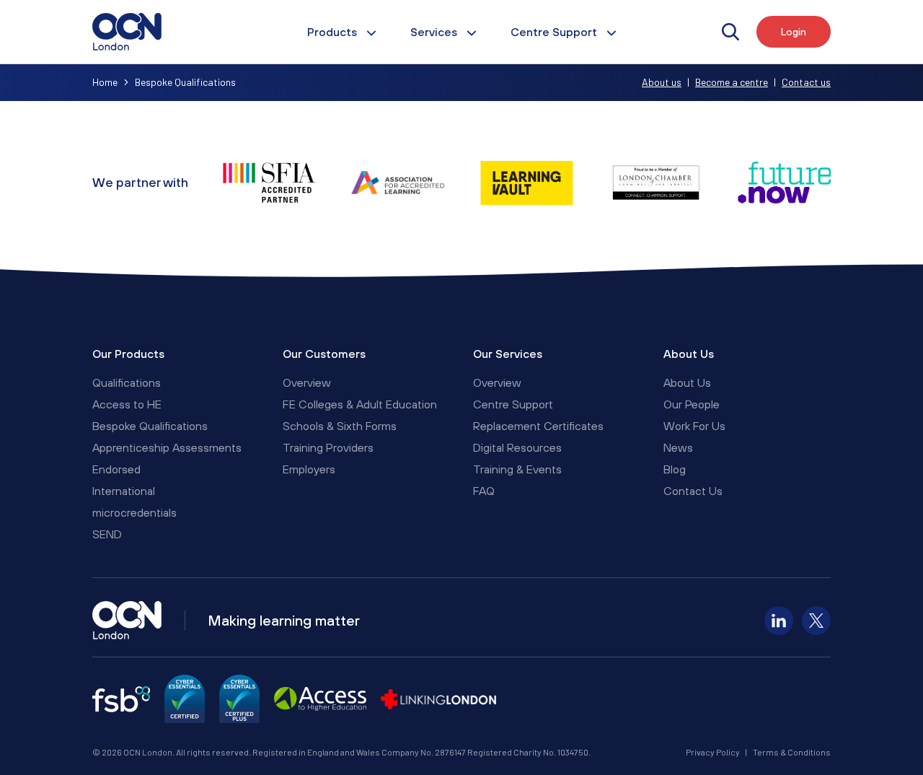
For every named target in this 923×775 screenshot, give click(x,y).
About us (661, 82)
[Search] (730, 31)
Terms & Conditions (792, 752)
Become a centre (731, 82)
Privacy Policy (713, 752)
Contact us (806, 82)
